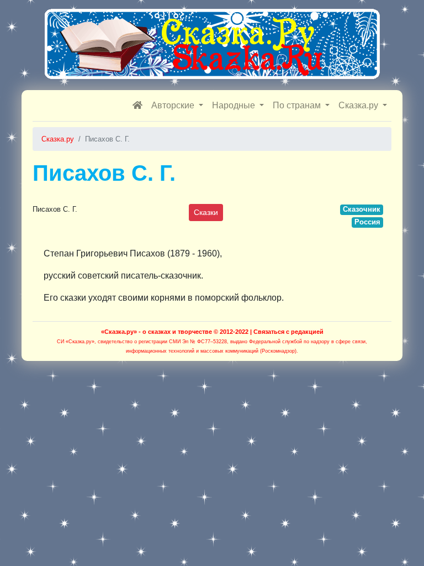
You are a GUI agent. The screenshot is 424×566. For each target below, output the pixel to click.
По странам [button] (298, 105)
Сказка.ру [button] (359, 105)
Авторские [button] (174, 105)
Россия (367, 222)
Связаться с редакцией (288, 331)
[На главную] (137, 106)
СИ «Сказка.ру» (75, 341)
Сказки (206, 212)
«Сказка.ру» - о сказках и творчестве (156, 331)
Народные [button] (234, 105)
